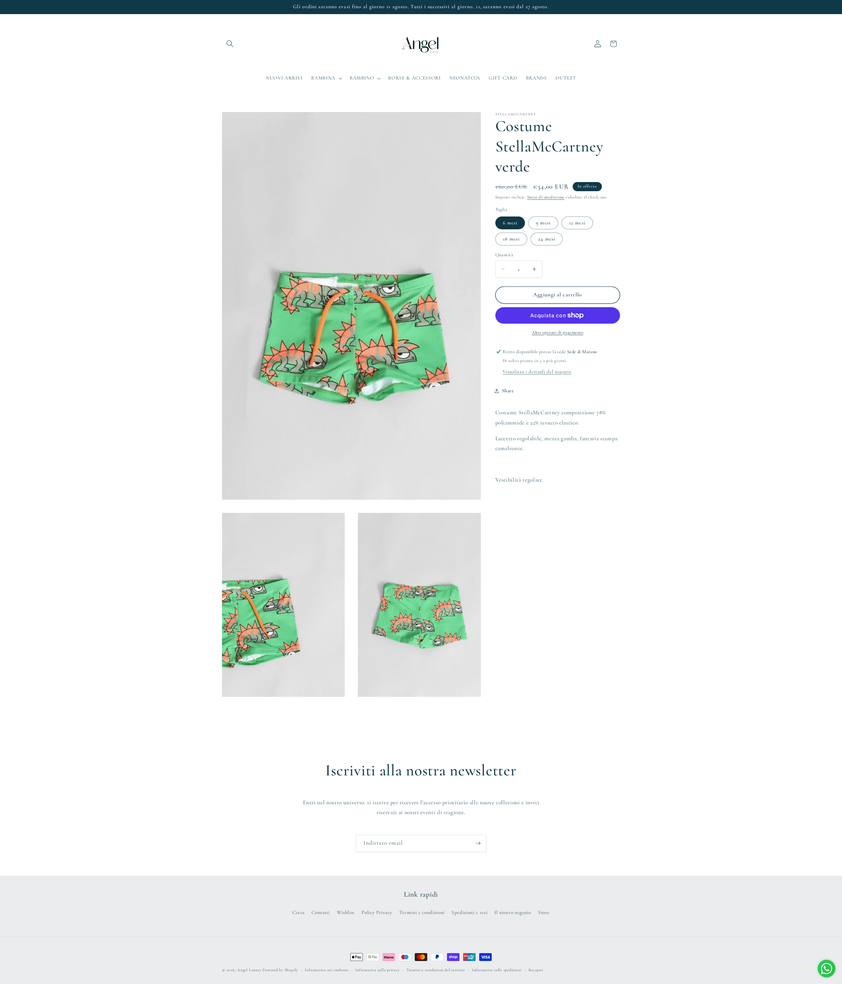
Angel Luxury (249, 970)
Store (544, 912)
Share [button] (508, 391)
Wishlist (346, 912)
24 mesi (546, 238)
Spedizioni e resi (469, 912)
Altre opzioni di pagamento (557, 332)
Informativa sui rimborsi (326, 970)
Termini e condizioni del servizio (436, 970)
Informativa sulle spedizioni (497, 970)
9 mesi (543, 222)
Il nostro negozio (512, 912)
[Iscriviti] (478, 843)
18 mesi (511, 238)
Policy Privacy (376, 912)
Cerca (298, 912)
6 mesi (510, 222)
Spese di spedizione (546, 196)
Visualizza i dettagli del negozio (537, 372)
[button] (230, 44)
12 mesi (577, 222)
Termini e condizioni (422, 912)
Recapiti (536, 970)
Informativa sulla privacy (377, 970)
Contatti (320, 912)
